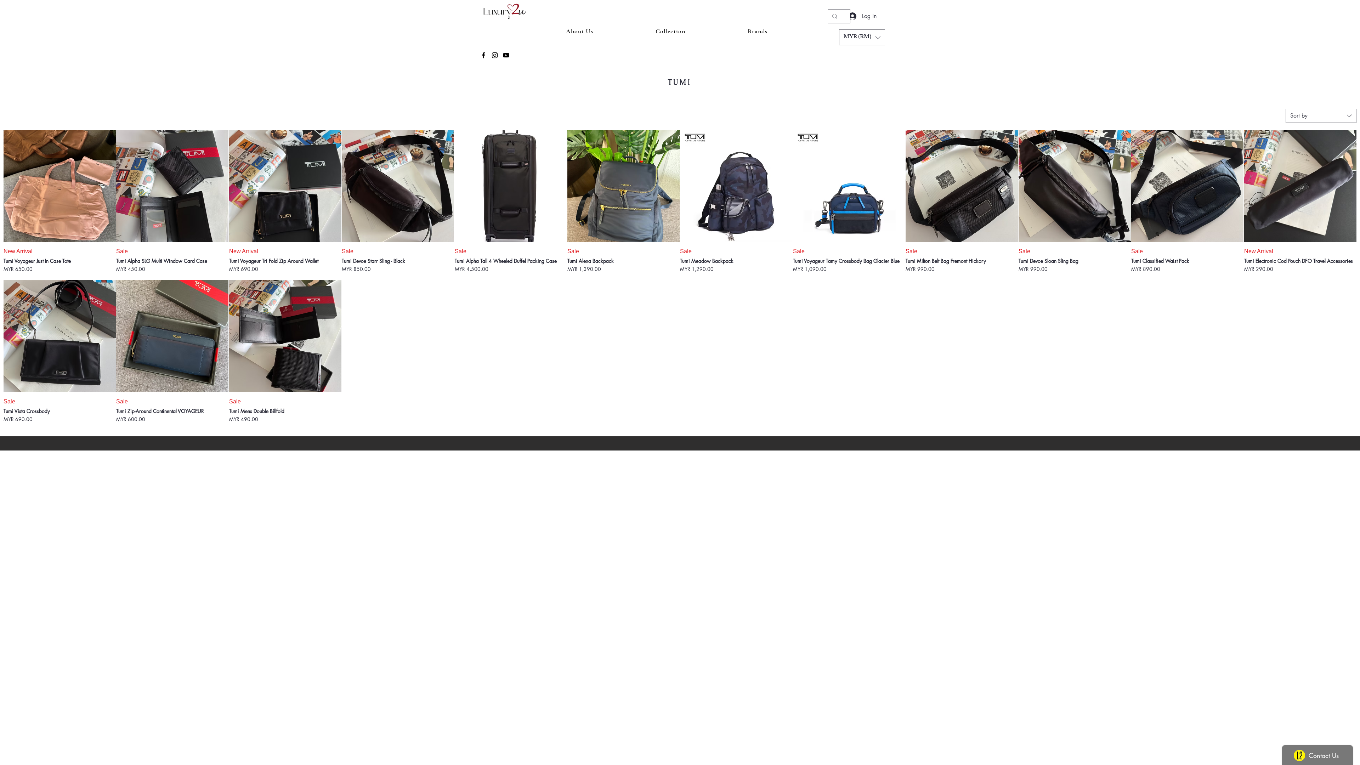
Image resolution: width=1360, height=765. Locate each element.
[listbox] (862, 37)
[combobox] (1321, 116)
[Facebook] (483, 55)
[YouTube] (506, 55)
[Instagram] (495, 55)
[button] (862, 37)
